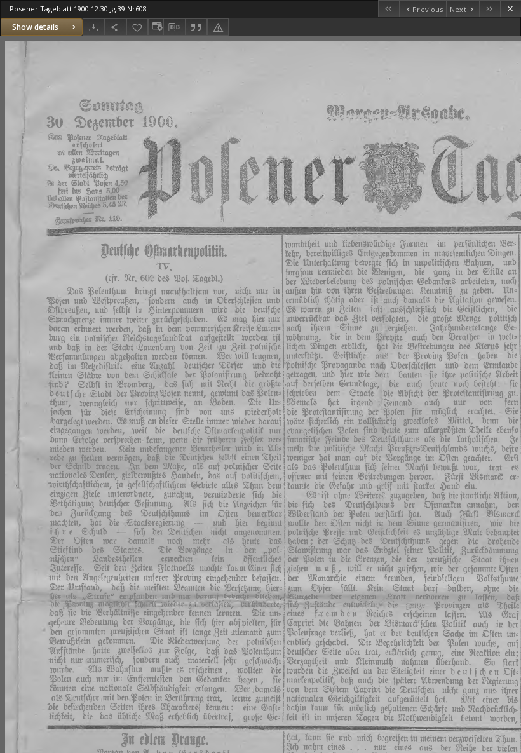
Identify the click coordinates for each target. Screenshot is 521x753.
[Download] (93, 27)
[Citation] (196, 27)
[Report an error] (218, 27)
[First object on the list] (388, 8)
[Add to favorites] (137, 27)
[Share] (115, 27)
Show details (35, 27)
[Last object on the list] (489, 8)
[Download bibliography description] (174, 27)
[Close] (510, 8)
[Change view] (155, 27)
